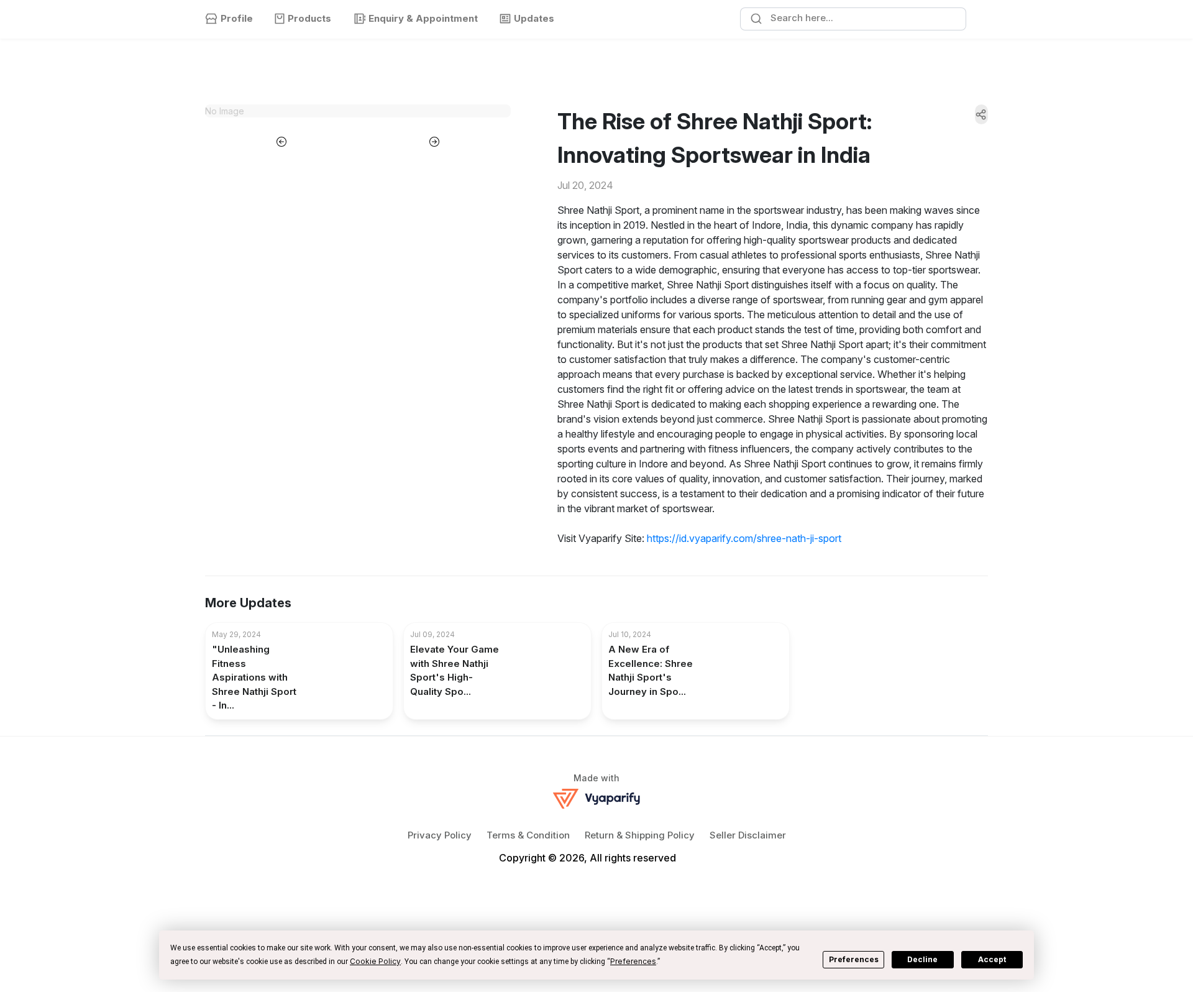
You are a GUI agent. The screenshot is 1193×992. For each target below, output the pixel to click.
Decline (922, 959)
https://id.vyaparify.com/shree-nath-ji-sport (744, 538)
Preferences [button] (633, 961)
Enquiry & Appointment (423, 18)
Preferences (854, 959)
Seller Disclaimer (748, 835)
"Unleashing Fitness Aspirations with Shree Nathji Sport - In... (254, 677)
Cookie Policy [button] (375, 961)
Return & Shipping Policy (640, 835)
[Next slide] (434, 140)
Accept (992, 959)
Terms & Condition (528, 835)
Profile (237, 18)
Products (309, 18)
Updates (534, 18)
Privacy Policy (440, 835)
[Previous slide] (281, 140)
